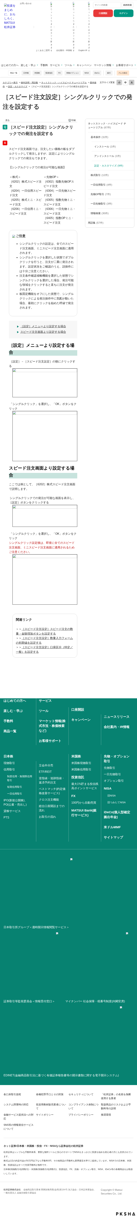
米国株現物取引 (81, 763)
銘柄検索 (127, 5)
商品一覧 (13, 73)
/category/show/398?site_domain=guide (130, 203)
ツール (68, 65)
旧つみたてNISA (116, 802)
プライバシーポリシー (80, 1114)
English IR (83, 50)
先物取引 (109, 767)
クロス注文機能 (49, 799)
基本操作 (99, 137)
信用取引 (9, 769)
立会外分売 (46, 765)
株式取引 (100, 175)
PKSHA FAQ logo (125, 1214)
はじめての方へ (10, 65)
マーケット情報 (102, 65)
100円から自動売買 (83, 802)
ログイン (123, 13)
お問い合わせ (26, 3)
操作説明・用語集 (29, 82)
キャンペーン (84, 65)
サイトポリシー (45, 1114)
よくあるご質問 (43, 50)
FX (59, 73)
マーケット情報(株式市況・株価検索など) (52, 725)
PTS (6, 817)
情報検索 (100, 213)
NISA (87, 73)
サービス (55, 65)
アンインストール (107, 156)
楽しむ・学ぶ (28, 65)
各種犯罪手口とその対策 (50, 1094)
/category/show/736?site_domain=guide (130, 222)
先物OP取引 (101, 194)
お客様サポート (124, 65)
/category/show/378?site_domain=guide (130, 137)
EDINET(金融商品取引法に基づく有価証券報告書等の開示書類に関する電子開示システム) (61, 1075)
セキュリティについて (80, 1094)
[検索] (118, 5)
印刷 (74, 120)
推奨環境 (106, 1114)
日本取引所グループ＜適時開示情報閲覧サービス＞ (36, 927)
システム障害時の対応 (16, 1104)
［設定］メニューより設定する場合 (43, 326)
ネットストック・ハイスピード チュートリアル (64, 82)
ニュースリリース (117, 716)
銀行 (109, 73)
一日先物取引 (101, 203)
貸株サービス (12, 811)
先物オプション (72, 73)
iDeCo (97, 73)
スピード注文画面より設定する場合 (43, 331)
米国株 (37, 73)
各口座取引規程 (12, 1094)
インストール (105, 146)
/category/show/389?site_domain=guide (130, 184)
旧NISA (111, 795)
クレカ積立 (122, 73)
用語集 (95, 222)
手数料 (44, 65)
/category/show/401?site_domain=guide (130, 213)
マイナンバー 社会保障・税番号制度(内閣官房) (95, 1001)
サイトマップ (113, 837)
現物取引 (9, 763)
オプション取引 (114, 780)
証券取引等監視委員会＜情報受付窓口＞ (29, 1001)
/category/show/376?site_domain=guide (130, 125)
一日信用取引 (101, 184)
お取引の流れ (47, 816)
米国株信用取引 (81, 769)
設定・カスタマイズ (17, 86)
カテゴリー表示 (10, 82)
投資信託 (49, 73)
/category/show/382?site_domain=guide (130, 175)
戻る (7, 120)
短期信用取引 (14, 786)
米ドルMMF (112, 827)
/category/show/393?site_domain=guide (130, 194)
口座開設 (103, 13)
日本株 (26, 73)
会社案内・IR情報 (64, 50)
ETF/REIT (45, 771)
